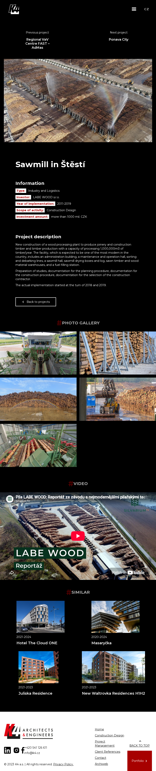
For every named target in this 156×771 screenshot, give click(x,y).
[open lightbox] (38, 353)
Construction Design (109, 735)
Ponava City (118, 39)
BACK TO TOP (139, 745)
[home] (14, 9)
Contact (100, 758)
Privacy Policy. (63, 764)
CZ (146, 9)
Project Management (105, 743)
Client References (107, 752)
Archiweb (101, 764)
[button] (134, 9)
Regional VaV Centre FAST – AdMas (37, 44)
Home (99, 729)
